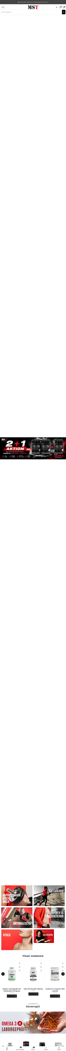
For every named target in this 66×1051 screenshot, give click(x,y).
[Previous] (3, 974)
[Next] (63, 974)
